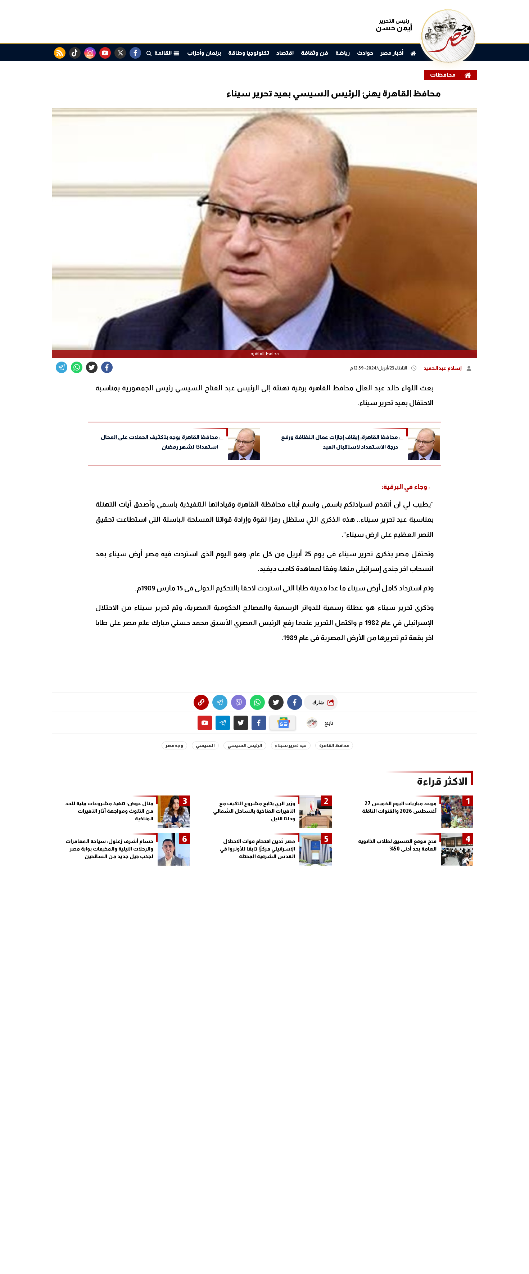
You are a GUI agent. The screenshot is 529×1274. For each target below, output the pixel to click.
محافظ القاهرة (334, 745)
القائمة (163, 53)
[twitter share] (92, 367)
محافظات (443, 75)
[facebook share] (107, 367)
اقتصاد (285, 53)
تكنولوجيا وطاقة (248, 53)
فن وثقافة (314, 53)
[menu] (149, 53)
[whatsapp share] (76, 367)
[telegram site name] (223, 723)
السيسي (205, 745)
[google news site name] (283, 723)
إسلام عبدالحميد (443, 368)
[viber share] (61, 367)
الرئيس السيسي (244, 745)
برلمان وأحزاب (204, 53)
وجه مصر (174, 745)
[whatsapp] (201, 702)
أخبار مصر (391, 53)
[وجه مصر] (448, 61)
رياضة (342, 53)
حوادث (365, 53)
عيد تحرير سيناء (291, 745)
